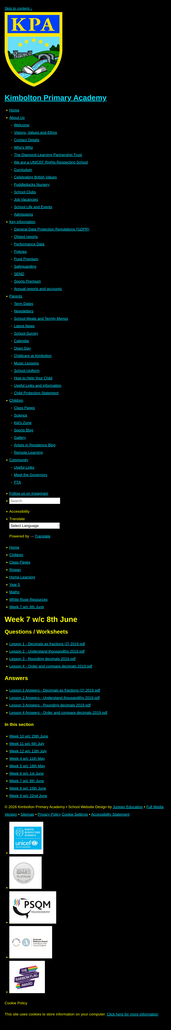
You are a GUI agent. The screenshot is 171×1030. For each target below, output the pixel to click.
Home (14, 547)
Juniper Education (128, 807)
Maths (14, 592)
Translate (42, 536)
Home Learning (22, 577)
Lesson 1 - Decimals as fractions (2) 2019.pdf (47, 644)
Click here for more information (132, 1014)
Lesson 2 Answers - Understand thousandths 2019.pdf (54, 698)
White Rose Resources (28, 599)
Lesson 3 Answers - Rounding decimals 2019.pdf (50, 705)
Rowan (15, 570)
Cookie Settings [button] (75, 814)
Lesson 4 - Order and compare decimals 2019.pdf (50, 666)
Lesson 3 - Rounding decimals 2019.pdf (42, 659)
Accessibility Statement (110, 814)
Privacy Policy (49, 814)
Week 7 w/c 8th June (26, 607)
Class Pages (19, 562)
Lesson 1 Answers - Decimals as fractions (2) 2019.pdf (54, 690)
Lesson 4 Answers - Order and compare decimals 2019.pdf (58, 712)
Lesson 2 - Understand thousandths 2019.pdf (47, 651)
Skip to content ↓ (18, 8)
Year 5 (14, 584)
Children (16, 555)
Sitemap (27, 814)
